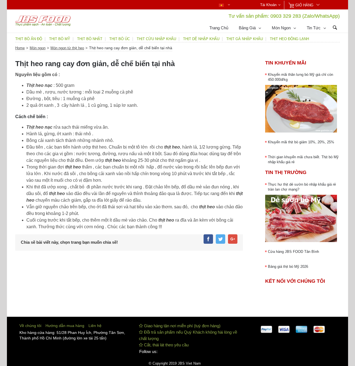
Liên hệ (95, 325)
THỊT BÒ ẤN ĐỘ (28, 39)
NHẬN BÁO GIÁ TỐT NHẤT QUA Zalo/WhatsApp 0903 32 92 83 (104, 5)
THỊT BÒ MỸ (59, 39)
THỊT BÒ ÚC (119, 39)
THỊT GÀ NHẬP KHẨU (244, 39)
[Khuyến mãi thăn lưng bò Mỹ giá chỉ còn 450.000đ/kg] (301, 109)
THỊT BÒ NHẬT (89, 39)
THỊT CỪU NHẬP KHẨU (156, 39)
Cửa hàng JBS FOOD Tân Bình (293, 252)
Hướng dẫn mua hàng (64, 325)
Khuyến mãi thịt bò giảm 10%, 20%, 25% (301, 142)
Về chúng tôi (30, 325)
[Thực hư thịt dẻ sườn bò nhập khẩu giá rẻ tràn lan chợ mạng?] (301, 218)
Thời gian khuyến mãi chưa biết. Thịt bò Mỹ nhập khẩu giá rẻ (303, 159)
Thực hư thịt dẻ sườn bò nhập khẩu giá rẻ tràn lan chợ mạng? (302, 186)
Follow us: (148, 351)
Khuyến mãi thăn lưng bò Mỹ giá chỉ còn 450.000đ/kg (300, 77)
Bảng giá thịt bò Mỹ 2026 (288, 266)
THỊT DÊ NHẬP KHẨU (201, 39)
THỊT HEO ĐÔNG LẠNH (289, 39)
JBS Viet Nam (189, 363)
